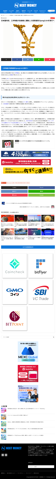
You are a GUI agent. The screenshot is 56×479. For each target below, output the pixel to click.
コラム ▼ (36, 11)
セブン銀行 (25, 102)
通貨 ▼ (17, 11)
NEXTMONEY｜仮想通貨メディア (40, 477)
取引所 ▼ (24, 11)
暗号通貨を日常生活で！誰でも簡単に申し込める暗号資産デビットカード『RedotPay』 (26, 408)
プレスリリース (42, 11)
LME (8, 78)
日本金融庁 (6, 104)
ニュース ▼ (11, 11)
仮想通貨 (21, 182)
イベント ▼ (29, 11)
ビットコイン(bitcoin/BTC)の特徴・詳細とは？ (18, 415)
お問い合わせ (36, 473)
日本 (25, 182)
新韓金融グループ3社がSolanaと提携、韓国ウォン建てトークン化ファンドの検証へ (26, 435)
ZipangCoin (10, 182)
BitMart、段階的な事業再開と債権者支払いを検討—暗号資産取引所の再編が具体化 (26, 422)
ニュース (4, 182)
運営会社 (3, 473)
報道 (12, 75)
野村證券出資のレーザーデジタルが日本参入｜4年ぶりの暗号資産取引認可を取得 (25, 428)
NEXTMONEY (29, 121)
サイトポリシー (21, 473)
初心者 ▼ (5, 11)
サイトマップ (28, 473)
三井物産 (16, 73)
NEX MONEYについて (11, 473)
